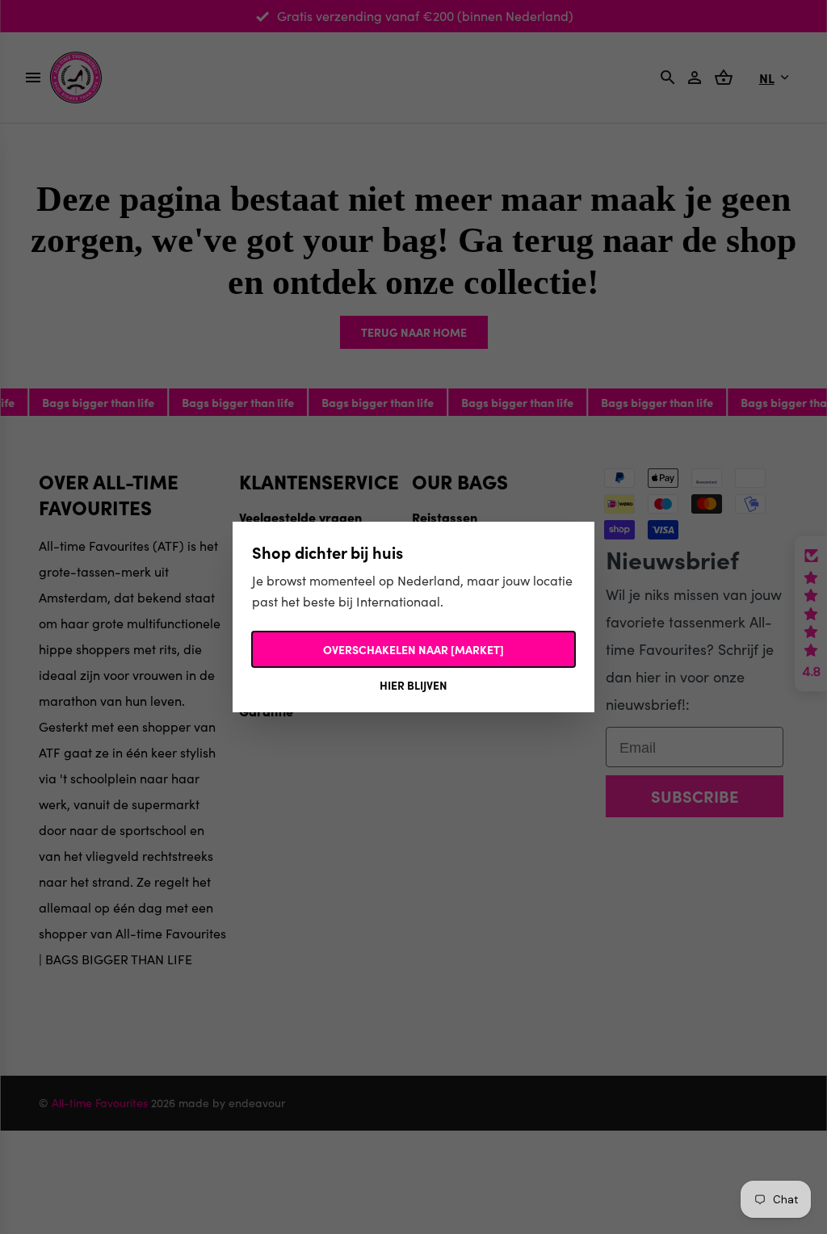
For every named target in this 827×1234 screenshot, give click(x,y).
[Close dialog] (708, 461)
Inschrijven (571, 718)
